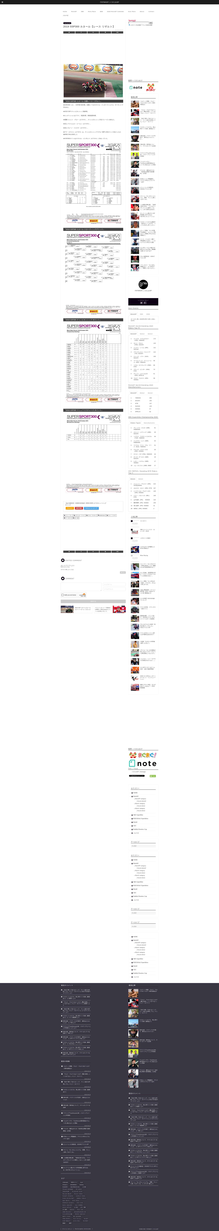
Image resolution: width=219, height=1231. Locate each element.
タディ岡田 (65, 1209)
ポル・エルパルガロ (77, 1216)
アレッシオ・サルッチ (67, 1193)
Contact (151, 11)
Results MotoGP (141, 801)
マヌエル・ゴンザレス (91, 515)
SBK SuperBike (138, 815)
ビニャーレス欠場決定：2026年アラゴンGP (76, 1144)
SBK (82, 11)
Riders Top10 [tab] (135, 423)
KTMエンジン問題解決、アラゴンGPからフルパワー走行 (76, 1137)
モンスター (86, 1218)
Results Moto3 (141, 810)
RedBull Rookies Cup (140, 829)
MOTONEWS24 (73, 1184)
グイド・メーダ (80, 1202)
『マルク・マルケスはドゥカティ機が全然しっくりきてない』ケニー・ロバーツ (76, 1075)
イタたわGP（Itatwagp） (139, 771)
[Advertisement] (93, 49)
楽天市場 (79, 508)
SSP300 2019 (102, 515)
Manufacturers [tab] (149, 423)
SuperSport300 (67, 23)
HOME (135, 792)
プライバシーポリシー (67, 1228)
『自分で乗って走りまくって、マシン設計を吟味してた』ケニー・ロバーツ (76, 1083)
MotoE (135, 822)
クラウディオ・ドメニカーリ (68, 1202)
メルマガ (65, 15)
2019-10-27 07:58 (65, 567)
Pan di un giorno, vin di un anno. (83, 1228)
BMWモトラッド (74, 1182)
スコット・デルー (68, 515)
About (142, 11)
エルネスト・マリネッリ (81, 1198)
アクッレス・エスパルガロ (68, 1189)
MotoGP (74, 11)
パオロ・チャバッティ (67, 1211)
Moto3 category (140, 808)
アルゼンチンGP (66, 1191)
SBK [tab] (141, 314)
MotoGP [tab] (133, 314)
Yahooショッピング (91, 508)
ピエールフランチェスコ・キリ (80, 1211)
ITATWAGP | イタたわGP (109, 2)
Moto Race (92, 11)
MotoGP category (140, 798)
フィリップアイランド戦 (67, 1214)
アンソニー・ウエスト (78, 1193)
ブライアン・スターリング (80, 1214)
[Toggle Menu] (2, 2)
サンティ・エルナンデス (67, 1205)
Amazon (69, 508)
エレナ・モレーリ (66, 1200)
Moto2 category (140, 803)
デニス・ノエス (80, 1209)
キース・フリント (75, 1200)
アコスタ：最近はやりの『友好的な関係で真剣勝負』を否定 (76, 1130)
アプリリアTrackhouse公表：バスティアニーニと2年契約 (76, 1114)
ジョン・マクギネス (79, 1205)
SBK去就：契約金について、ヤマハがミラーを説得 (76, 1106)
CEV (134, 825)
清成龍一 (64, 1223)
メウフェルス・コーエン (80, 515)
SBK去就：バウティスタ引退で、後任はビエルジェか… (76, 1098)
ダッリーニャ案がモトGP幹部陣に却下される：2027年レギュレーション (75, 1169)
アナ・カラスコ (79, 1189)
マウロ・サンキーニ (66, 1218)
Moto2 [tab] (142, 334)
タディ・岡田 (83, 1207)
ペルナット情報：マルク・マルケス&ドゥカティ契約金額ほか (76, 1067)
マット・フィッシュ (77, 1218)
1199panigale (65, 1182)
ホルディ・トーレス (66, 1216)
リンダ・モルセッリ (66, 1220)
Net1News (82, 1184)
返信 (124, 572)
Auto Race (132, 11)
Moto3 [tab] (150, 334)
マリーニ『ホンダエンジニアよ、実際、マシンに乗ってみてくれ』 (76, 1151)
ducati (81, 1182)
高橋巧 (70, 1223)
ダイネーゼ (72, 1209)
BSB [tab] (148, 314)
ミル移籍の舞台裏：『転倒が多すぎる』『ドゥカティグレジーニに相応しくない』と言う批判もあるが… (76, 1160)
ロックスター (85, 1220)
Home (65, 11)
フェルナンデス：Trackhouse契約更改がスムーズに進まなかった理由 (76, 1122)
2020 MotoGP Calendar (115, 11)
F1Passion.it (65, 1184)
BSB (101, 11)
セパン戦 (76, 1207)
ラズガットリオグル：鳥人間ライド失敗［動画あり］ (76, 1091)
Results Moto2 (141, 806)
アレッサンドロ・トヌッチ (77, 1191)
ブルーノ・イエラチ (112, 515)
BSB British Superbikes (140, 818)
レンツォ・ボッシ (76, 1220)
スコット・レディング (67, 1207)
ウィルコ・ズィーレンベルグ (68, 1198)
